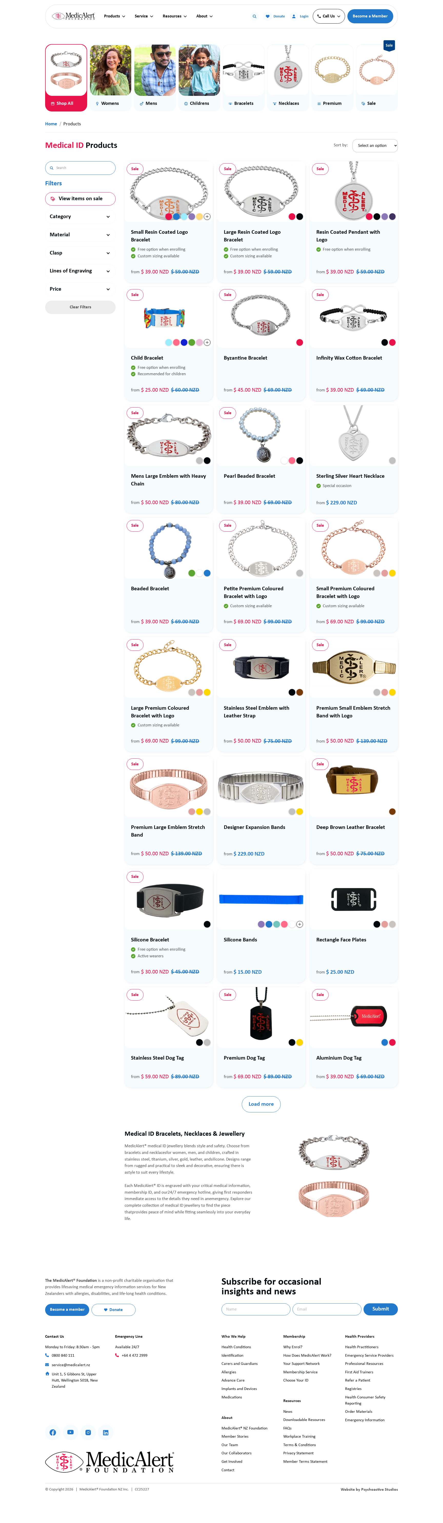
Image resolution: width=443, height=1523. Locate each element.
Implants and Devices (239, 1389)
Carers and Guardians (240, 1364)
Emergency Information (365, 1420)
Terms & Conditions (299, 1445)
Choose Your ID (295, 1380)
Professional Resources (364, 1364)
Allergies (229, 1372)
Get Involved (232, 1462)
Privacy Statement (298, 1453)
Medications (232, 1397)
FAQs (287, 1428)
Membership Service (300, 1372)
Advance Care (233, 1380)
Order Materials (358, 1412)
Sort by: (341, 145)
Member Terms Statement (305, 1462)
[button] (114, 16)
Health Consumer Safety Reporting (365, 1400)
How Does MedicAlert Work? (307, 1356)
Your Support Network (301, 1364)
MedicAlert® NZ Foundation (244, 1428)
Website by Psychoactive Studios (369, 1490)
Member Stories (235, 1437)
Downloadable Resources (304, 1420)
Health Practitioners (361, 1347)
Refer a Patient (357, 1380)
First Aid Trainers (359, 1372)
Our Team (230, 1445)
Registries (353, 1389)
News (287, 1412)
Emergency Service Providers (369, 1356)
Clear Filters (80, 307)
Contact (228, 1470)
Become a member (67, 1309)
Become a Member (370, 16)
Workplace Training (299, 1437)
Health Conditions (236, 1347)
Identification (232, 1356)
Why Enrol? (292, 1347)
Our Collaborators (236, 1453)
